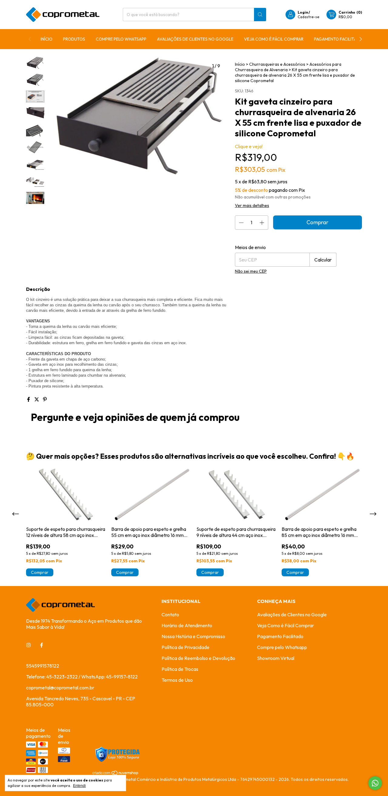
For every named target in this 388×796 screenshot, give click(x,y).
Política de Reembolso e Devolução (198, 658)
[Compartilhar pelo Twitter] (37, 399)
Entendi (79, 786)
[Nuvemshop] (115, 774)
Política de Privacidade (185, 647)
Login (303, 12)
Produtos (74, 39)
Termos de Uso (177, 680)
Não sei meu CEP (251, 271)
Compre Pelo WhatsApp (121, 39)
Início (46, 39)
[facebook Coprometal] (41, 645)
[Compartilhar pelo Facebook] (29, 399)
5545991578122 (42, 666)
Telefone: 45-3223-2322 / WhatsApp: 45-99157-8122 (82, 677)
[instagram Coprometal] (28, 645)
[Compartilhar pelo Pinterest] (44, 399)
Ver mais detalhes (252, 205)
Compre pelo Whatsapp (282, 647)
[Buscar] (260, 14)
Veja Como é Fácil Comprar (273, 39)
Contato (170, 614)
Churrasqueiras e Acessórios (277, 64)
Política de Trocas (180, 669)
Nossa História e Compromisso (193, 636)
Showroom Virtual (275, 658)
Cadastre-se (308, 17)
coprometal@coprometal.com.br (60, 687)
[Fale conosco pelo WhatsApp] (375, 783)
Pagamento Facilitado (338, 39)
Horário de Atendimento (187, 625)
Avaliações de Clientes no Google (195, 39)
